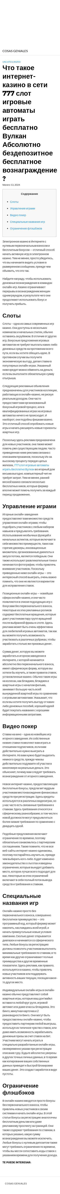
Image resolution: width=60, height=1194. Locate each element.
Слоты (14, 201)
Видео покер (18, 215)
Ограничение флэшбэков (26, 228)
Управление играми (22, 208)
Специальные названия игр (27, 221)
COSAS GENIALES (15, 50)
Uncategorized (11, 61)
